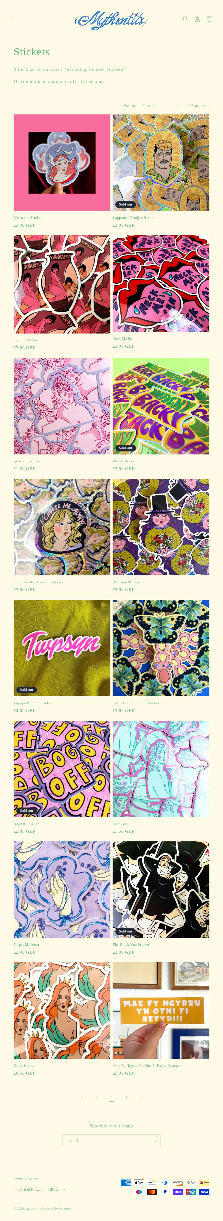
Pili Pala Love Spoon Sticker (136, 703)
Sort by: (130, 106)
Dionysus (120, 824)
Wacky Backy (124, 461)
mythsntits (33, 1208)
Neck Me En (122, 339)
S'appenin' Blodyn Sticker (134, 218)
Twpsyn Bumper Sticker (33, 703)
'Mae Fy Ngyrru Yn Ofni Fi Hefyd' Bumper (147, 1065)
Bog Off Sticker (26, 824)
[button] (11, 19)
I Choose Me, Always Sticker (37, 582)
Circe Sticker (24, 1065)
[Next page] (141, 1098)
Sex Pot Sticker (26, 340)
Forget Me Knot (26, 945)
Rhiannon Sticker (28, 218)
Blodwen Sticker (126, 582)
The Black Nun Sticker (131, 945)
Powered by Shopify (56, 1208)
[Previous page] (82, 1098)
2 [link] (111, 1097)
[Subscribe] (154, 1141)
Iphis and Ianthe (27, 461)
